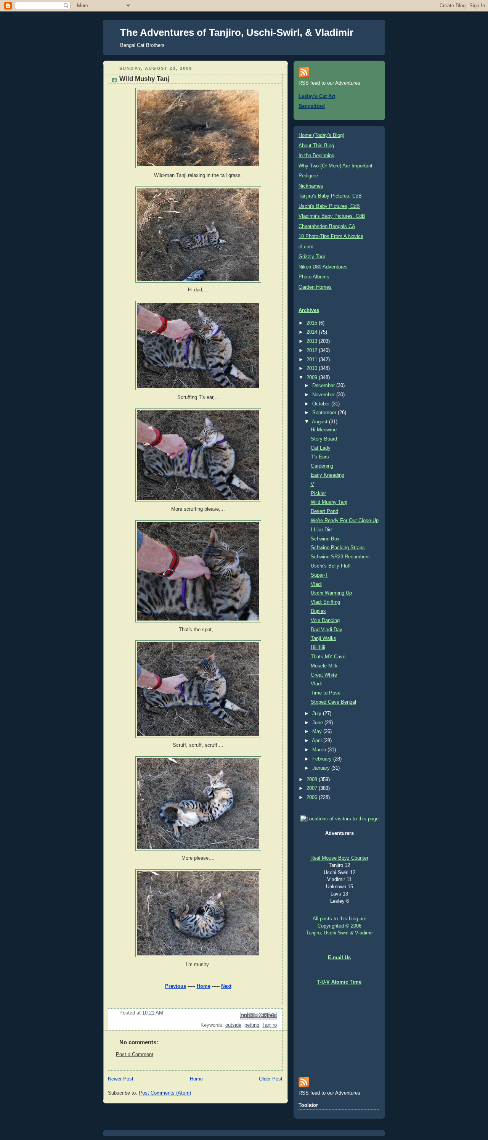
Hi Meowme (324, 430)
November (324, 394)
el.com (306, 246)
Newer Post (120, 1079)
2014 (313, 332)
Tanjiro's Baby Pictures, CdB (330, 196)
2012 (313, 350)
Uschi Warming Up (331, 593)
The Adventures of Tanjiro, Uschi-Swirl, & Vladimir (236, 32)
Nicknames (311, 186)
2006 (313, 797)
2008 (313, 779)
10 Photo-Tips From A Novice (331, 236)
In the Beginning (316, 155)
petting (251, 1025)
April (317, 740)
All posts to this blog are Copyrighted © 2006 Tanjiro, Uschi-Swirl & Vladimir (339, 926)
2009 (313, 377)
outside (233, 1025)
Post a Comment (134, 1054)
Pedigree (308, 175)
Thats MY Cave (328, 656)
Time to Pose (325, 693)
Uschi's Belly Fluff (331, 566)
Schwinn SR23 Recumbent (340, 557)
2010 (313, 368)
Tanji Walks (323, 638)
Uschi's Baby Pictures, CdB (329, 206)
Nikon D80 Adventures (323, 267)
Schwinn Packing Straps (338, 547)
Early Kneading (327, 475)
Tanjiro (269, 1025)
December (324, 385)
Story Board (324, 439)
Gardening (322, 466)
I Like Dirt (321, 529)
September (325, 412)
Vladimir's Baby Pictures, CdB (332, 216)
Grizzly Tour (312, 256)
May (317, 731)
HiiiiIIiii (318, 647)
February (322, 759)
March (319, 749)
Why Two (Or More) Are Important (335, 166)
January (321, 768)
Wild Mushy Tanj (329, 502)
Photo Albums (314, 277)
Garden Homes (315, 287)
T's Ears (320, 457)
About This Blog (316, 145)
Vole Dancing (325, 620)
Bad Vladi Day (326, 629)
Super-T (319, 575)
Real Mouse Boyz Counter (339, 858)
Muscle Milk (324, 666)
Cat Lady (321, 448)
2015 (313, 323)
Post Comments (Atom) (165, 1093)
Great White (324, 675)
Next (226, 986)
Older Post (271, 1079)
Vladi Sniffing (325, 602)
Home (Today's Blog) (321, 135)
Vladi (316, 584)
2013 (313, 341)
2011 (313, 359)
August (320, 421)
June (318, 722)
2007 (313, 788)
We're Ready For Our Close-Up (345, 520)
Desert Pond (324, 511)
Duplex (318, 611)
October (321, 404)
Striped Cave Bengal (333, 702)
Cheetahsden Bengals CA (327, 226)
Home (203, 986)
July (317, 713)
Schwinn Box (325, 539)
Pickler (318, 493)
